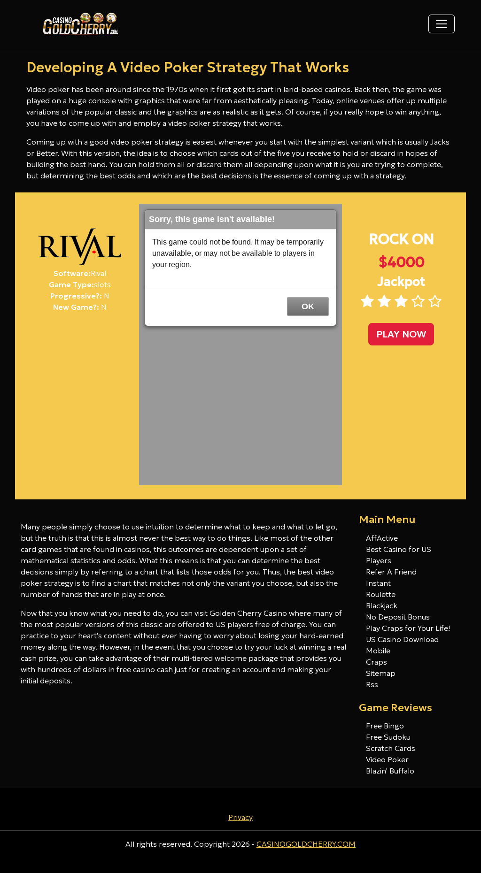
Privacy (240, 817)
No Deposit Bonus (398, 616)
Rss (372, 684)
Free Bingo (385, 725)
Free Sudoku (388, 737)
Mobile (378, 650)
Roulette (381, 594)
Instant (378, 583)
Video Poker (387, 759)
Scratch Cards (390, 748)
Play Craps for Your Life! (408, 628)
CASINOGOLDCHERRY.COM (306, 844)
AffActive (382, 538)
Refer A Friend (391, 571)
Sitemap (381, 673)
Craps (376, 661)
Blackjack (381, 605)
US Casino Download (402, 639)
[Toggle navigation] (441, 24)
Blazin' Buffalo (390, 770)
